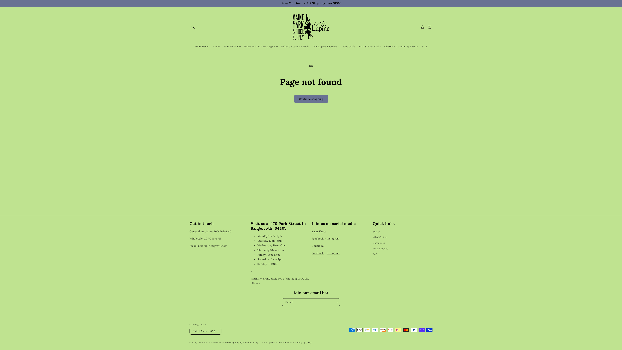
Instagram (333, 238)
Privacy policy (268, 342)
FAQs (375, 254)
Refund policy (251, 342)
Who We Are (380, 237)
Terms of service (286, 342)
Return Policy (380, 248)
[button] (193, 27)
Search (376, 231)
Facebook (318, 238)
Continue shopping (311, 98)
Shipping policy (304, 342)
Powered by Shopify (232, 342)
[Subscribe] (336, 302)
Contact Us (379, 242)
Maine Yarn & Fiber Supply (210, 342)
